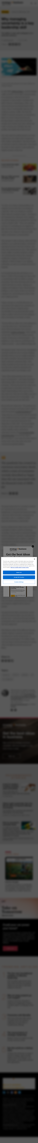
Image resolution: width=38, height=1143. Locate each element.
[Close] (34, 559)
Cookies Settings (19, 582)
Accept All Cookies (19, 577)
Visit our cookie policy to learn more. (20, 567)
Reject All (19, 572)
